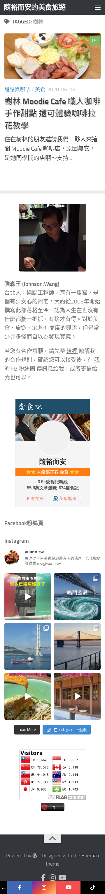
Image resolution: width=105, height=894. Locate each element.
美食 (40, 89)
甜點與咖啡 (17, 89)
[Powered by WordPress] (34, 855)
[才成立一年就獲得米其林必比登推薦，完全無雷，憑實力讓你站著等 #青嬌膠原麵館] (27, 696)
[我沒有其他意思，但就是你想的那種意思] (27, 596)
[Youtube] (61, 877)
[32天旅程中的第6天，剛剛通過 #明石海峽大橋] (27, 646)
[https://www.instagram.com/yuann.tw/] (44, 887)
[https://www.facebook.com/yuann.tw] (19, 887)
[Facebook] (43, 877)
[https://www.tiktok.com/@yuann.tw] (92, 887)
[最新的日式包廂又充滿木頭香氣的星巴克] (77, 696)
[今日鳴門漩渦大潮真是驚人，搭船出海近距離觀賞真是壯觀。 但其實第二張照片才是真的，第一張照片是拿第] (77, 596)
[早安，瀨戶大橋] (77, 646)
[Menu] (97, 7)
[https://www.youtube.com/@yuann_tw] (68, 887)
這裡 (72, 351)
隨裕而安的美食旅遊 (35, 7)
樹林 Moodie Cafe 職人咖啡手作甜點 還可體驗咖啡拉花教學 (52, 113)
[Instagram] (52, 877)
